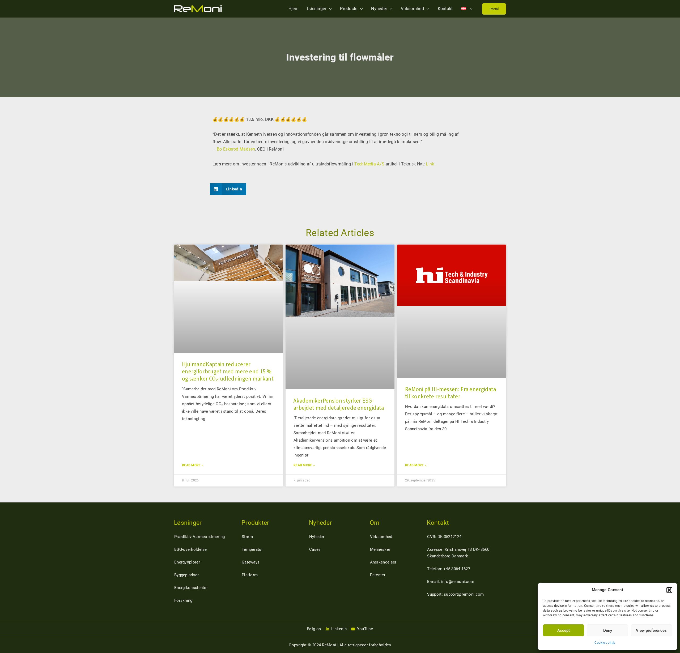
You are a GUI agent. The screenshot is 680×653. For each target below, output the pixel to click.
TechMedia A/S (369, 164)
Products (348, 8)
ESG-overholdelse (190, 549)
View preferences (651, 630)
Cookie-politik (604, 643)
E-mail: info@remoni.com (450, 581)
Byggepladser (186, 575)
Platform (250, 575)
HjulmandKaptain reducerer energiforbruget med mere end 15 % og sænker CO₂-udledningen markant (228, 371)
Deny (607, 630)
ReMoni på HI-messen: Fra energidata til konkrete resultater (450, 392)
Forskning (183, 600)
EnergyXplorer (187, 562)
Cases (315, 549)
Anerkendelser (383, 562)
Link (430, 164)
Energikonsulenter (191, 587)
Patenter (377, 575)
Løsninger (316, 8)
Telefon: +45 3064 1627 (448, 568)
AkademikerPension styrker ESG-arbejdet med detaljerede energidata (339, 404)
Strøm (247, 536)
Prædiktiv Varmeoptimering (199, 536)
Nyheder (379, 8)
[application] (329, 8)
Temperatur (252, 549)
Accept (563, 630)
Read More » (192, 465)
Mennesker (380, 549)
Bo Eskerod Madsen (236, 149)
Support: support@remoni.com (455, 594)
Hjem (293, 8)
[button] (669, 590)
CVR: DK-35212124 (444, 536)
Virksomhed (412, 8)
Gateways (251, 562)
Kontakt (445, 8)
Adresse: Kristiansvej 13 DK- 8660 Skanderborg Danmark (458, 552)
